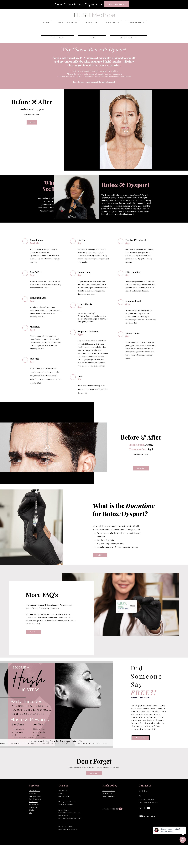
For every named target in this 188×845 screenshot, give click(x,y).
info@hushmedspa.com (70, 829)
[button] (92, 22)
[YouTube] (148, 808)
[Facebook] (144, 808)
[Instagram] (140, 808)
